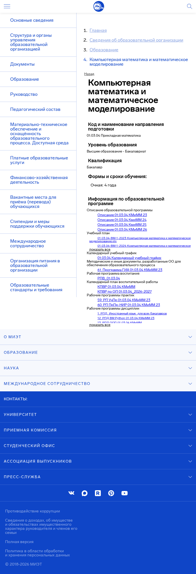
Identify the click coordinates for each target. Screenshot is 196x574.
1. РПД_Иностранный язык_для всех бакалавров (132, 313)
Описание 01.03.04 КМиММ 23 (122, 215)
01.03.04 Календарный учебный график (129, 258)
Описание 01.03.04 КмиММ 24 (121, 220)
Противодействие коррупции (32, 511)
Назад (89, 74)
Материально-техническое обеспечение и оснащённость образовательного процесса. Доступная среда (39, 134)
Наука (11, 368)
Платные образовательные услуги (39, 160)
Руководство (24, 94)
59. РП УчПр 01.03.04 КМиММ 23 (123, 300)
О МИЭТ (12, 337)
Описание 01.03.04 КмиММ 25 (121, 224)
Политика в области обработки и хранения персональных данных (37, 552)
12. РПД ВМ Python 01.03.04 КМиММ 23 (125, 318)
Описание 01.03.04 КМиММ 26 (122, 229)
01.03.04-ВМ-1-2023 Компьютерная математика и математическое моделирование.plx (140, 239)
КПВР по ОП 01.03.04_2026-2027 (124, 291)
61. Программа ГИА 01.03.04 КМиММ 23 (129, 270)
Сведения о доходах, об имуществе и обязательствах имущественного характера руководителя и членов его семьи (41, 526)
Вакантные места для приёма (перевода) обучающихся (33, 201)
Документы (22, 64)
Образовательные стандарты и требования (36, 287)
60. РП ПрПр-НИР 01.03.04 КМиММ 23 (128, 305)
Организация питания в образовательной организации (35, 265)
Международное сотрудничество (28, 243)
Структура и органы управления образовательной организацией (31, 42)
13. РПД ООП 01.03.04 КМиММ (119, 322)
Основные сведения (31, 20)
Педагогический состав (35, 109)
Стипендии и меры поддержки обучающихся (37, 224)
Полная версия (19, 541)
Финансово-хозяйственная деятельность (39, 180)
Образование (24, 79)
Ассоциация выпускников (38, 461)
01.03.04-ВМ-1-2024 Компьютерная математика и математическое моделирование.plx (140, 247)
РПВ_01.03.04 (108, 278)
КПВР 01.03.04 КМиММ (116, 287)
